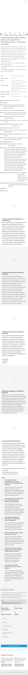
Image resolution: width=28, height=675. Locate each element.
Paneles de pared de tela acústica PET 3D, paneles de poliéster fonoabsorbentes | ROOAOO (6, 665)
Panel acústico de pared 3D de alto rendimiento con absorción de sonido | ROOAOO (20, 665)
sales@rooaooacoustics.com (11, 603)
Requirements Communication (5, 608)
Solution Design (18, 608)
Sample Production (6, 614)
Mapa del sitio (23, 672)
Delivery (16, 614)
